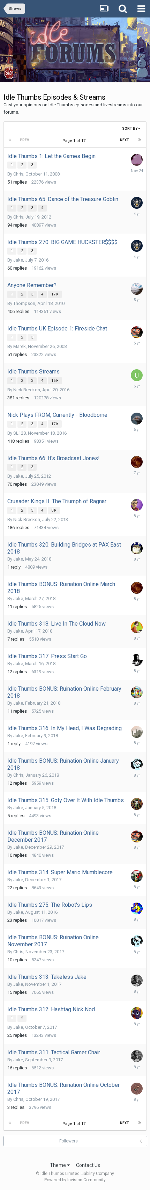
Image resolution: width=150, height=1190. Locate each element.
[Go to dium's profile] (137, 660)
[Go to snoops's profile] (137, 627)
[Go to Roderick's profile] (137, 876)
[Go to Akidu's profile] (137, 160)
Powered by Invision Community (75, 1179)
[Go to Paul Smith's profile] (137, 1089)
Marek (19, 346)
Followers (68, 1141)
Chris (18, 174)
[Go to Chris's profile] (137, 764)
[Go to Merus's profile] (137, 732)
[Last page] (139, 140)
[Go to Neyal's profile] (137, 203)
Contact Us (88, 1165)
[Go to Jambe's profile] (137, 289)
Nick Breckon (26, 389)
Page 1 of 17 (75, 140)
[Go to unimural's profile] (137, 375)
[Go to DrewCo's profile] (137, 1013)
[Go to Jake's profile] (137, 332)
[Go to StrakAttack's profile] (137, 505)
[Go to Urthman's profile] (137, 462)
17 (54, 294)
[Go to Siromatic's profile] (137, 980)
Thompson (24, 303)
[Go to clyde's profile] (137, 692)
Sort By (130, 128)
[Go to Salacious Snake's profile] (137, 908)
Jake (18, 260)
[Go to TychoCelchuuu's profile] (137, 419)
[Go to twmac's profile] (137, 804)
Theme (58, 1165)
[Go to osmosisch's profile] (137, 548)
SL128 (19, 433)
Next (124, 140)
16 (54, 380)
